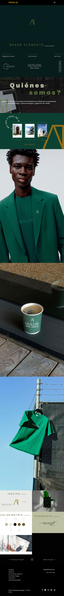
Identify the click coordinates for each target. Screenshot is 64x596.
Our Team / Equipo (14, 576)
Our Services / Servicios (15, 574)
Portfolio (11, 570)
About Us (11, 572)
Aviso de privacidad (14, 580)
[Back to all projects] (32, 559)
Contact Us (12, 578)
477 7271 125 (50, 572)
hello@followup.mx (49, 569)
